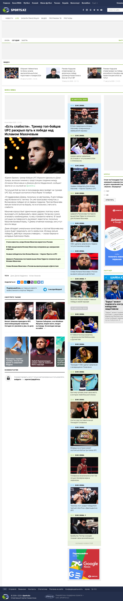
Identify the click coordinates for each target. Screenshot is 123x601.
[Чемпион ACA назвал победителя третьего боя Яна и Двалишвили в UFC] (84, 495)
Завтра (25, 40)
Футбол (27, 3)
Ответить (110, 200)
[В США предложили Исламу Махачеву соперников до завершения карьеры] (84, 116)
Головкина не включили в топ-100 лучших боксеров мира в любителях (84, 478)
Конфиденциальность (74, 589)
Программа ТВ (55, 18)
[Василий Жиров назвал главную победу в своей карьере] (84, 289)
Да (107, 195)
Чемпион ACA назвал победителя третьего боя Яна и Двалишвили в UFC (84, 508)
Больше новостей (84, 543)
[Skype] (38, 282)
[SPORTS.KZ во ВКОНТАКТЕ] (98, 10)
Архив (87, 589)
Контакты (32, 589)
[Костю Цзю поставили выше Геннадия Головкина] (84, 410)
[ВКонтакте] (18, 282)
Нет (107, 191)
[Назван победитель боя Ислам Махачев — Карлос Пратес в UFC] (84, 176)
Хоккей (35, 3)
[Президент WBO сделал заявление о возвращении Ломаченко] (84, 354)
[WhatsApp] (35, 282)
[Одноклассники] (21, 282)
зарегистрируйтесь (32, 379)
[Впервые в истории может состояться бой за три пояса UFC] (84, 437)
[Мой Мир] (25, 282)
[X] (28, 282)
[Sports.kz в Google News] (84, 579)
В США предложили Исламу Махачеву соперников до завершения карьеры (32, 248)
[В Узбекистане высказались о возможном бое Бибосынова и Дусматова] (84, 324)
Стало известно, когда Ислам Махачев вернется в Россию (29, 242)
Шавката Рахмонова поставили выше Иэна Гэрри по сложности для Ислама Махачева (33, 260)
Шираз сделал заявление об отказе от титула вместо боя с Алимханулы (83, 158)
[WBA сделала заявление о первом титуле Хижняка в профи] (84, 233)
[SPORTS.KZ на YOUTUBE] (101, 10)
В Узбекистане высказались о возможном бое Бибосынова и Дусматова (83, 337)
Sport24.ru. (30, 186)
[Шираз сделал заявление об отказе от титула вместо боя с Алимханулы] (84, 146)
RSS (95, 589)
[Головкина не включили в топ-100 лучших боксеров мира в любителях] (84, 465)
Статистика (42, 589)
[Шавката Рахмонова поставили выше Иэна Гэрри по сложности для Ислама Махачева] (84, 203)
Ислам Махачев (34, 276)
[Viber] (32, 282)
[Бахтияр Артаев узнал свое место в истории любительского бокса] (84, 382)
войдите (17, 379)
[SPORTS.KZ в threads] (90, 10)
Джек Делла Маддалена (19, 276)
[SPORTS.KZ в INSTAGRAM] (87, 10)
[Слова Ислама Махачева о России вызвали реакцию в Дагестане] (84, 261)
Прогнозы (68, 18)
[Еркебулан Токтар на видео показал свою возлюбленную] (84, 525)
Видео (44, 18)
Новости (9, 18)
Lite (17, 18)
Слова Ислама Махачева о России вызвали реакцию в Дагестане (32, 266)
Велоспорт (75, 3)
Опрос (107, 174)
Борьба (65, 3)
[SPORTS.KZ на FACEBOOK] (83, 10)
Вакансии (22, 589)
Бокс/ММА (16, 3)
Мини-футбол (46, 3)
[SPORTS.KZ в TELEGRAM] (94, 10)
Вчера (7, 40)
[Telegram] (42, 282)
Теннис (57, 3)
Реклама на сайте (56, 589)
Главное (6, 3)
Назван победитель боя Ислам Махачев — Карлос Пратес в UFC (31, 254)
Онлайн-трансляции (30, 18)
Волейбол (86, 3)
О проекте (12, 589)
